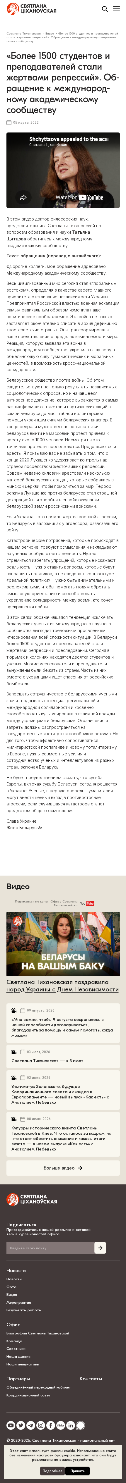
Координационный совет (28, 1395)
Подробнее (52, 1471)
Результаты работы (23, 1310)
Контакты (91, 1379)
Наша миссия (18, 1356)
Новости (16, 1270)
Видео (18, 886)
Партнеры (18, 1379)
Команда (14, 1341)
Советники (15, 1348)
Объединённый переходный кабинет (38, 1387)
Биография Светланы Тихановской (37, 1333)
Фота (11, 1287)
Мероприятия (18, 1302)
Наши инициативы (22, 1364)
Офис (13, 1324)
